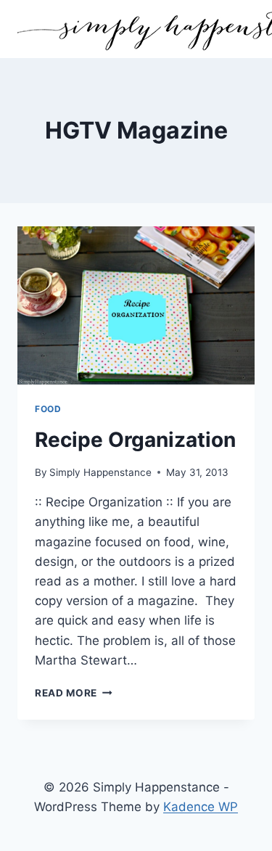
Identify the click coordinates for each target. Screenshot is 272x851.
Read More (73, 693)
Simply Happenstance (100, 472)
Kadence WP (200, 806)
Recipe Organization (135, 439)
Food (48, 408)
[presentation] (136, 305)
